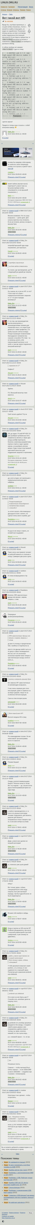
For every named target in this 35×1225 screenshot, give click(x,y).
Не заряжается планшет (17, 1162)
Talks (11, 14)
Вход (31, 7)
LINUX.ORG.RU (9, 2)
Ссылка (5, 138)
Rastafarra (11, 519)
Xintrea (10, 940)
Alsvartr (10, 373)
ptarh (9, 275)
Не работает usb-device (17, 1202)
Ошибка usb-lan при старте (18, 1170)
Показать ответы (14, 235)
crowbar (10, 172)
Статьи (3, 10)
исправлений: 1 (25, 202)
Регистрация (23, 7)
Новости (4, 7)
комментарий (13, 211)
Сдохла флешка (14, 1187)
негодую (10, 21)
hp (5, 21)
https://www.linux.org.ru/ (8, 1218)
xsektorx (10, 486)
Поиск (28, 10)
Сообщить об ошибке (8, 1216)
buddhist (11, 720)
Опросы (16, 10)
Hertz (9, 916)
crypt (9, 825)
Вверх (30, 1213)
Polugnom (11, 620)
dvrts (9, 560)
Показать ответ (13, 177)
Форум (9, 10)
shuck (10, 398)
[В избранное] (29, 25)
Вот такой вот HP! (13, 17)
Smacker (11, 456)
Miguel (10, 536)
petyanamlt (11, 702)
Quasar (10, 1101)
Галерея (11, 7)
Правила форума (14, 1212)
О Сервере (5, 1212)
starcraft (10, 168)
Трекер (22, 10)
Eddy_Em (11, 132)
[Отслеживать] (29, 31)
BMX (9, 196)
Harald (10, 251)
